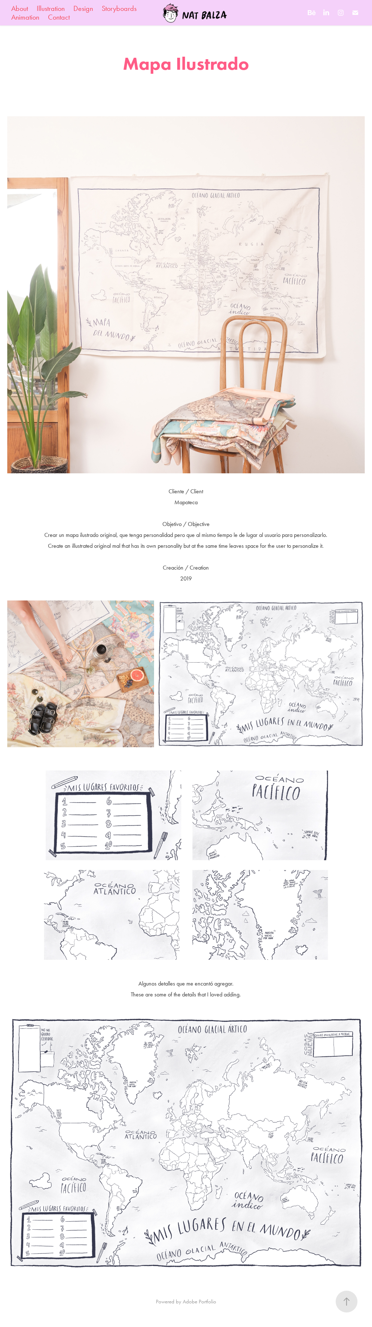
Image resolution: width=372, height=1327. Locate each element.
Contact (59, 17)
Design (83, 8)
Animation (25, 17)
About (19, 8)
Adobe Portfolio (199, 1301)
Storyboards (119, 8)
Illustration (51, 8)
